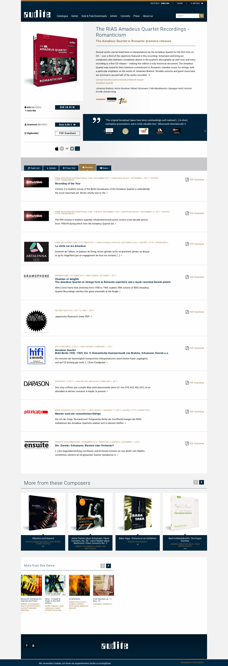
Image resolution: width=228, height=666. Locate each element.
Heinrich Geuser (136, 79)
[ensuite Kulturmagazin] (36, 445)
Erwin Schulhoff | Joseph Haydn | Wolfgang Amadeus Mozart (78, 605)
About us (148, 16)
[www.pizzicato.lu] (36, 412)
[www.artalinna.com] (36, 251)
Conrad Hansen (103, 79)
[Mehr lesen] (107, 193)
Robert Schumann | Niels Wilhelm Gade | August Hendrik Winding (31, 607)
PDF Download (197, 179)
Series (74, 16)
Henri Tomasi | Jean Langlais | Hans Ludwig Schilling (54, 608)
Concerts (125, 16)
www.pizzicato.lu (64, 410)
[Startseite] (37, 13)
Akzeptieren (186, 662)
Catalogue (62, 16)
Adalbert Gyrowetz (102, 604)
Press (137, 16)
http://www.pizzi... (141, 410)
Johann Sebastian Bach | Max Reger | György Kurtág (43, 543)
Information (198, 662)
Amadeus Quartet (104, 83)
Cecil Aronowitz (119, 79)
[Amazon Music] (67, 148)
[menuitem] (62, 16)
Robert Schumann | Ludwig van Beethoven (90, 547)
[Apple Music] (57, 148)
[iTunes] (72, 148)
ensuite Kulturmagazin (67, 442)
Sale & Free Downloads (94, 16)
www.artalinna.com (66, 242)
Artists (113, 16)
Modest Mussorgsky (138, 542)
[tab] (33, 168)
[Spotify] (62, 148)
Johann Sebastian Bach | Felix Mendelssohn (185, 545)
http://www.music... (65, 180)
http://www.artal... (159, 242)
